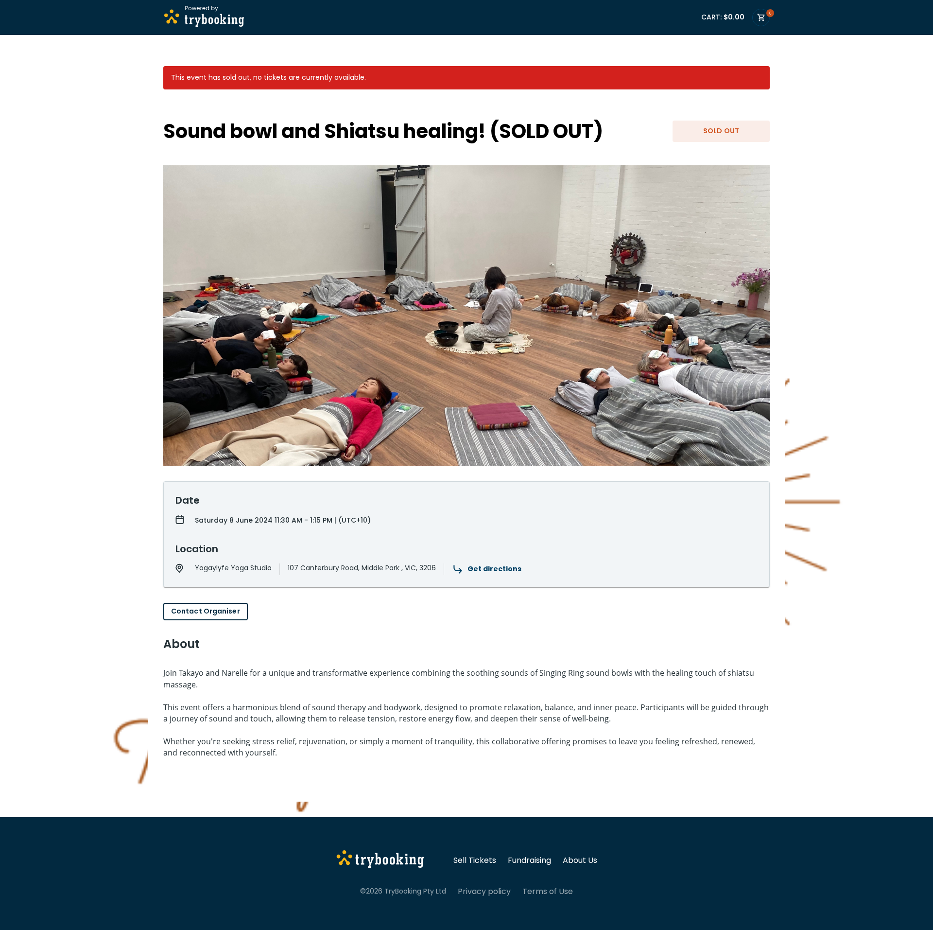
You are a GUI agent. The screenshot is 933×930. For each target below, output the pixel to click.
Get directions (494, 569)
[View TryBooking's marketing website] (380, 860)
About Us (580, 860)
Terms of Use (547, 891)
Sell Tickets (474, 860)
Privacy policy (484, 891)
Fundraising (529, 860)
